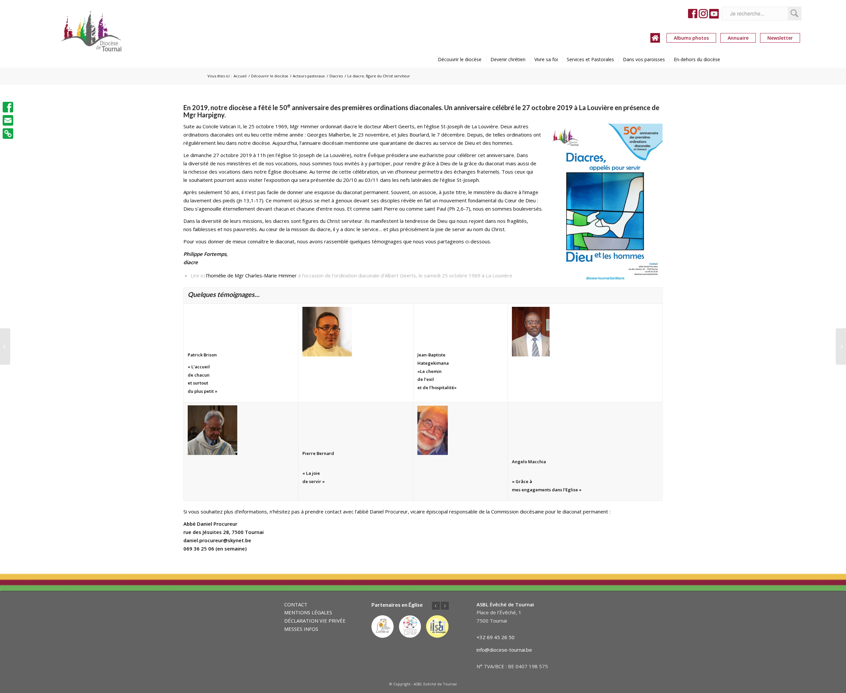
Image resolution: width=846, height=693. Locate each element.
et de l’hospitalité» (437, 387)
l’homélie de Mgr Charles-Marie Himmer (251, 275)
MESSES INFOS (301, 629)
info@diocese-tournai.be (504, 649)
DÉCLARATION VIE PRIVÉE (315, 620)
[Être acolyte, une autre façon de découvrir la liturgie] (5, 346)
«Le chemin (429, 371)
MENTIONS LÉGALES (308, 612)
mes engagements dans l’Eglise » (547, 490)
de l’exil (425, 379)
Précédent (436, 606)
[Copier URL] (8, 133)
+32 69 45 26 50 (496, 637)
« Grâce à (522, 481)
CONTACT (295, 604)
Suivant (445, 606)
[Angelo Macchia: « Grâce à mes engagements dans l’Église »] (841, 346)
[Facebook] (8, 107)
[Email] (8, 120)
